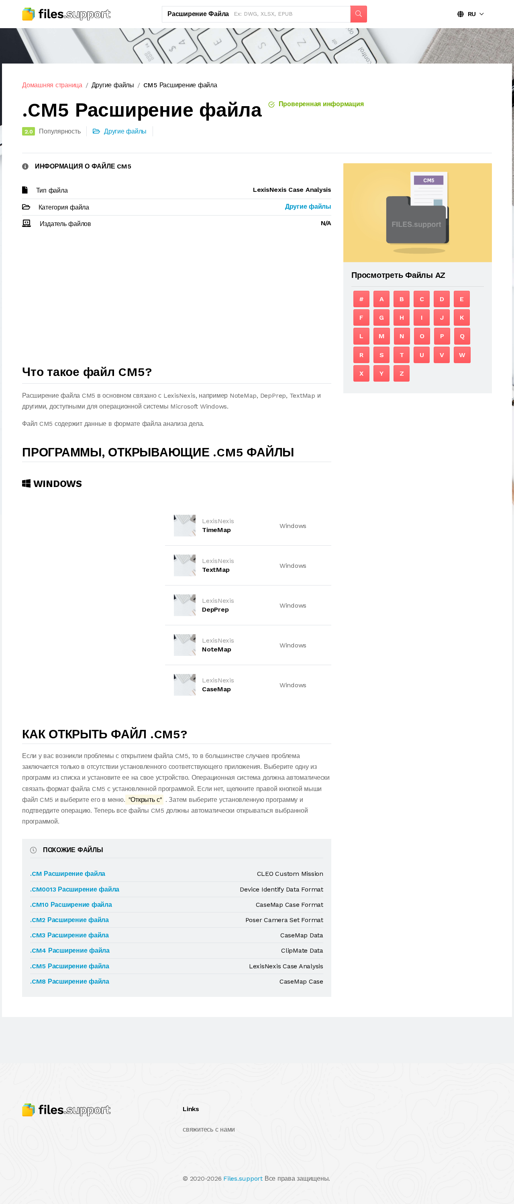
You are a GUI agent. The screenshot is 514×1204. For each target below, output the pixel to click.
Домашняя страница (52, 85)
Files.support (243, 1178)
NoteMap (216, 649)
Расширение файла (198, 14)
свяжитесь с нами (209, 1129)
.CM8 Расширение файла (69, 981)
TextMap (215, 569)
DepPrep (215, 609)
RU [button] (470, 14)
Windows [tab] (56, 483)
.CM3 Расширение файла (69, 935)
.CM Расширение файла (67, 873)
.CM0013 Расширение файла (74, 889)
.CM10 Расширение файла (71, 904)
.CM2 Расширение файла (69, 920)
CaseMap (216, 689)
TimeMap (216, 530)
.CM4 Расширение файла (70, 950)
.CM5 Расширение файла (69, 966)
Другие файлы (113, 85)
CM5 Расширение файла (180, 85)
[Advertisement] (176, 300)
